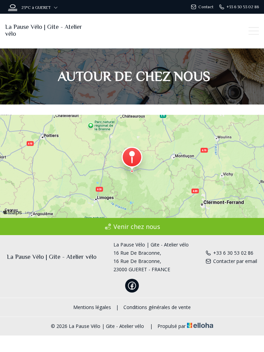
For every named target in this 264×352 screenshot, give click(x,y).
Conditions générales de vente (157, 307)
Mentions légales (92, 307)
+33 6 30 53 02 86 (233, 253)
